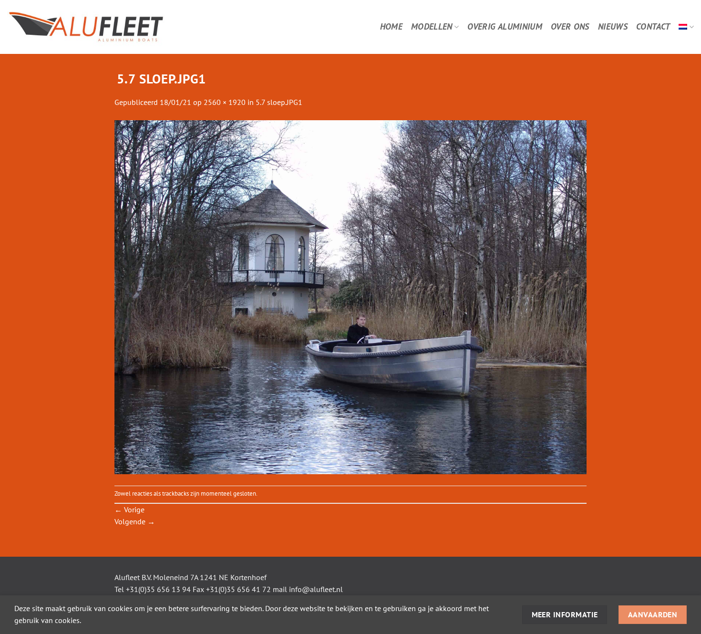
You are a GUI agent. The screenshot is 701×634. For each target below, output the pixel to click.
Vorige (129, 509)
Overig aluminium (504, 26)
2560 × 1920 (225, 102)
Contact (653, 26)
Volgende (134, 521)
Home (391, 26)
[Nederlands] (686, 27)
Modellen (432, 26)
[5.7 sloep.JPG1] (350, 296)
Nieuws (613, 26)
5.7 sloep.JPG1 (279, 102)
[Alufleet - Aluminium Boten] (113, 27)
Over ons (570, 26)
